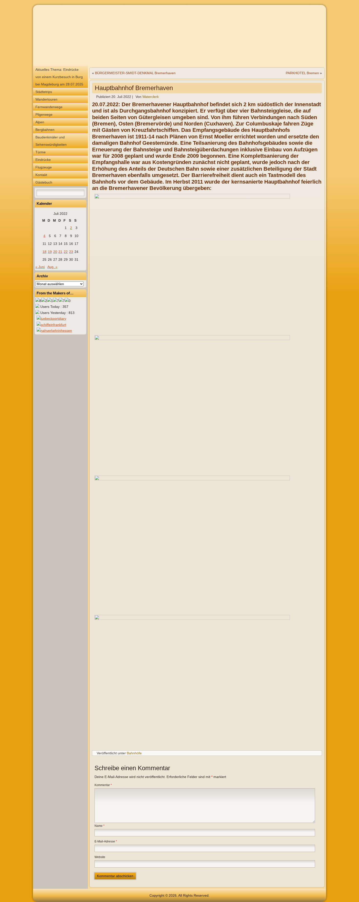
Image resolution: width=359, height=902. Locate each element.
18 (44, 252)
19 (50, 252)
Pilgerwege (44, 114)
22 (66, 252)
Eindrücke (43, 160)
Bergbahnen (44, 130)
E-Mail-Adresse (106, 841)
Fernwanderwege (49, 107)
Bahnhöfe (134, 753)
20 (55, 252)
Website (100, 857)
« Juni (40, 267)
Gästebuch (43, 182)
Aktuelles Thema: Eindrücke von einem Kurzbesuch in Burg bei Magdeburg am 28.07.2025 (59, 77)
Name (100, 826)
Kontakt (41, 175)
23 (71, 252)
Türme (40, 152)
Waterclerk (150, 97)
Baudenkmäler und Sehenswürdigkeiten (51, 140)
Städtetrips (43, 92)
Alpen (39, 122)
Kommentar (103, 785)
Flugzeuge (43, 167)
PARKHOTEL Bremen (302, 73)
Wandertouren (46, 99)
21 (60, 252)
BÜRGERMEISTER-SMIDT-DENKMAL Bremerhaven (135, 73)
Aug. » (52, 267)
